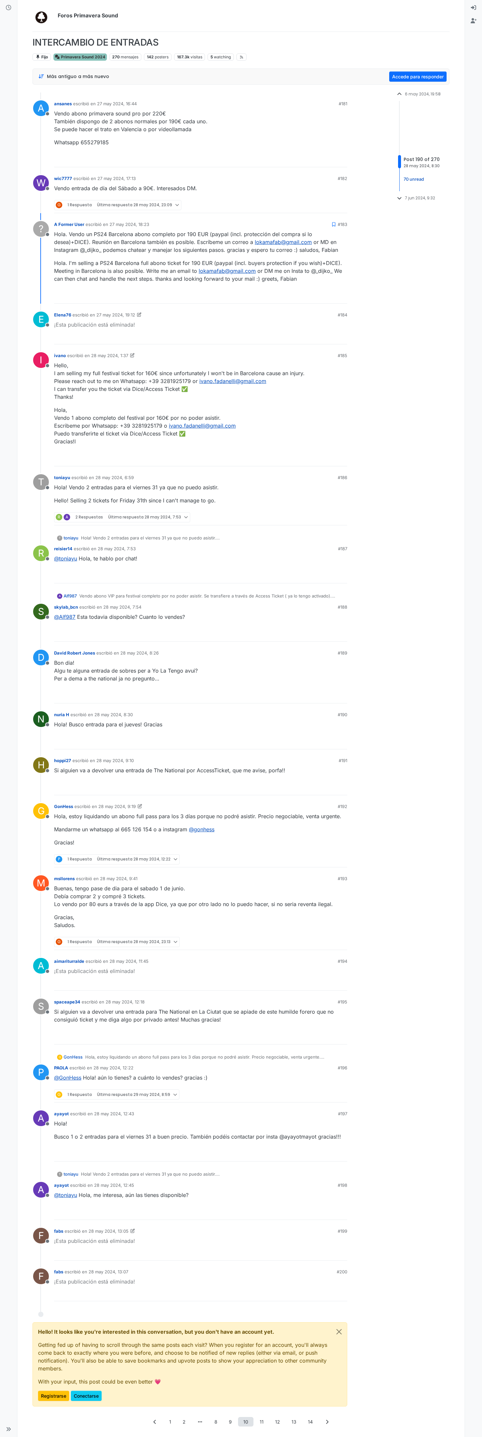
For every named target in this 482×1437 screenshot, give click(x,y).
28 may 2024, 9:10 (115, 760)
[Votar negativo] (328, 159)
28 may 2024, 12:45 (114, 1185)
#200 (342, 1271)
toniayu (62, 477)
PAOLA (61, 1067)
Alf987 (70, 595)
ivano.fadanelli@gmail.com (232, 381)
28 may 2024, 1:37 (109, 355)
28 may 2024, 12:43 (114, 1113)
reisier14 (63, 548)
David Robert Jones (74, 653)
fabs (58, 1231)
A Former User (69, 224)
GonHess (63, 806)
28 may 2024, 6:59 (114, 477)
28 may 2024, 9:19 (117, 806)
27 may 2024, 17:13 (116, 178)
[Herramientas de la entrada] (342, 159)
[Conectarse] (473, 8)
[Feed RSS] (241, 57)
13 (293, 1422)
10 (245, 1422)
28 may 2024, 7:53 (117, 548)
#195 (342, 1001)
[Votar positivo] (305, 159)
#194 (342, 961)
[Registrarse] (473, 21)
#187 (342, 548)
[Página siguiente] (327, 1422)
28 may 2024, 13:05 (109, 1231)
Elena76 (62, 314)
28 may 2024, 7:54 (122, 607)
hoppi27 (62, 760)
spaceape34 (67, 1001)
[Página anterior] (155, 1422)
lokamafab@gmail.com (283, 242)
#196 (342, 1067)
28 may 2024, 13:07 (108, 1271)
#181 (343, 103)
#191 (343, 760)
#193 (342, 878)
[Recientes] (8, 8)
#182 (342, 178)
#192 (342, 806)
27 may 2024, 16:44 (117, 103)
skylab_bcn (66, 607)
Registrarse (53, 1396)
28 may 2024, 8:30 (113, 714)
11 (262, 1422)
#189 (342, 653)
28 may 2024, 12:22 (113, 1067)
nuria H (61, 714)
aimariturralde (69, 961)
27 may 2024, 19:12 (115, 314)
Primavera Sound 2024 (82, 56)
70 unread (414, 179)
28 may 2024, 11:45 (129, 961)
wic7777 (63, 178)
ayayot (61, 1113)
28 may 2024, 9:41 (118, 878)
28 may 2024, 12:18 (125, 1001)
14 (310, 1422)
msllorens (64, 878)
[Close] (339, 1332)
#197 (342, 1113)
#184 (342, 314)
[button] (8, 1429)
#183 (342, 224)
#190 (342, 714)
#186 (342, 477)
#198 (342, 1185)
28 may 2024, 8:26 (139, 653)
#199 (342, 1231)
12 (277, 1422)
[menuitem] (473, 8)
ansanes (63, 103)
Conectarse (86, 1396)
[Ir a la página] (200, 1422)
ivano (60, 355)
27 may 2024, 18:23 (129, 224)
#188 (342, 607)
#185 (342, 355)
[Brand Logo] (43, 16)
